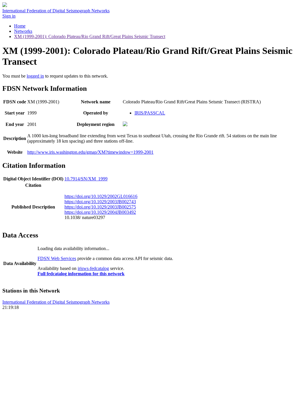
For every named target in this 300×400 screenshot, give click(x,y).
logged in (35, 75)
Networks (23, 31)
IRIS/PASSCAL (149, 112)
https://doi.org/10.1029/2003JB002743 (100, 201)
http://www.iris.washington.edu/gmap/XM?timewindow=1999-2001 (90, 152)
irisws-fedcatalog (93, 268)
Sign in (9, 15)
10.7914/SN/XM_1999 (86, 178)
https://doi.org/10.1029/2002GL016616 (100, 196)
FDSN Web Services (57, 258)
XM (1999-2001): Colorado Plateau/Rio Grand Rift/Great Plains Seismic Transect (89, 36)
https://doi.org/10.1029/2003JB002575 (100, 206)
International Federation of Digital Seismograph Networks (56, 302)
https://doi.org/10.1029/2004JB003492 (100, 212)
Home (19, 25)
